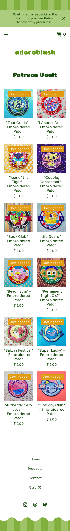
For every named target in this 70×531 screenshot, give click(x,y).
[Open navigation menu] (5, 34)
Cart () (35, 487)
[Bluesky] (45, 505)
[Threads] (35, 505)
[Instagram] (25, 505)
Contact (35, 478)
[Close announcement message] (64, 18)
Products (35, 469)
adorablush (35, 51)
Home (35, 459)
